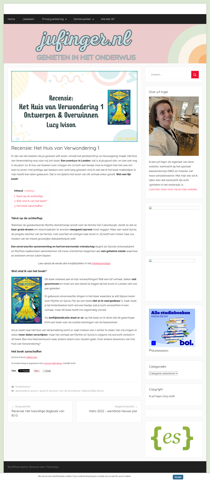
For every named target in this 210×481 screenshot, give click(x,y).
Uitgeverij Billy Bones (53, 363)
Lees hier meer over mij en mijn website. (173, 189)
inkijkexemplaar (101, 263)
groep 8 (44, 390)
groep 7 (35, 390)
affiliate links (31, 357)
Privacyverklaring (53, 19)
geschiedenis (23, 390)
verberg (29, 191)
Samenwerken (82, 19)
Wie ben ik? (108, 19)
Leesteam (28, 19)
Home (11, 19)
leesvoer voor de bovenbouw (64, 390)
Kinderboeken (23, 386)
